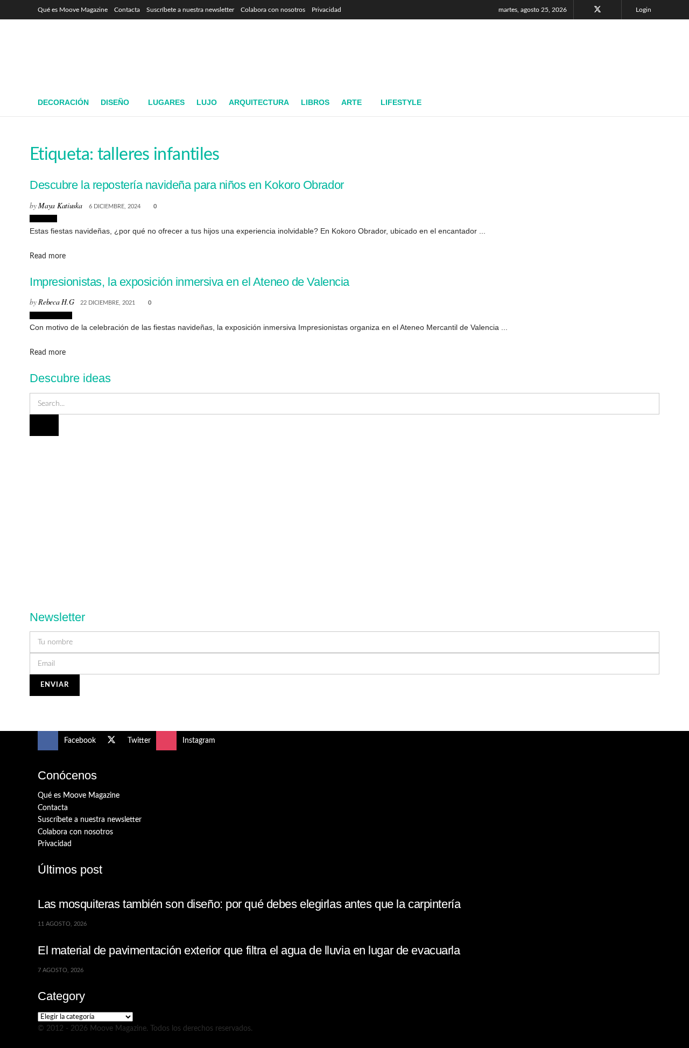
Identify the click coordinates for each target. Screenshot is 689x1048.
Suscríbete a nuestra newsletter (190, 9)
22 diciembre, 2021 (107, 303)
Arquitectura (259, 102)
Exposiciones (51, 315)
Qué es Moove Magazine (73, 9)
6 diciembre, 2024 (114, 206)
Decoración (63, 102)
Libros (315, 102)
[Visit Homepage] (116, 54)
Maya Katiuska (60, 205)
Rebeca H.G (56, 302)
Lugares (166, 102)
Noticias (43, 218)
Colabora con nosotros (273, 9)
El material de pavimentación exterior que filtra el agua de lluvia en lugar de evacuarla (249, 950)
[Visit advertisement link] (344, 516)
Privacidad (326, 9)
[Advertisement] (455, 52)
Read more (48, 256)
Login (642, 9)
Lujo (206, 102)
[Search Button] (647, 102)
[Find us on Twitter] (597, 9)
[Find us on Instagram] (612, 9)
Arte (351, 102)
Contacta (127, 9)
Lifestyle (401, 102)
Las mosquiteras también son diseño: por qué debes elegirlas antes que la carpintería (249, 904)
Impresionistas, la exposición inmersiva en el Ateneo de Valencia (189, 282)
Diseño (115, 102)
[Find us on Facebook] (583, 9)
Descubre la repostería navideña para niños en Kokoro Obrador (187, 185)
